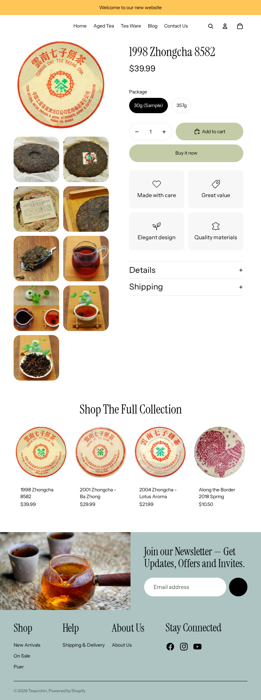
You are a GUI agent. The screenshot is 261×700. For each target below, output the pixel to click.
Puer (19, 667)
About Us (122, 645)
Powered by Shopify (67, 690)
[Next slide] (63, 452)
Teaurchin (37, 690)
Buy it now (186, 153)
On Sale (22, 656)
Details (142, 270)
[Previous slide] (19, 452)
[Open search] (210, 26)
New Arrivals (27, 645)
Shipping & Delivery (84, 645)
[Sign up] (238, 587)
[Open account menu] (225, 26)
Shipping (146, 287)
